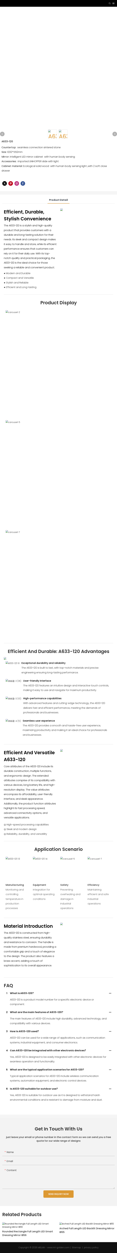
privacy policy (91, 1247)
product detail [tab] (58, 200)
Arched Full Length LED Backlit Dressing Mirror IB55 (86, 1230)
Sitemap (76, 1247)
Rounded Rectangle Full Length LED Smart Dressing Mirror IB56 (27, 1233)
